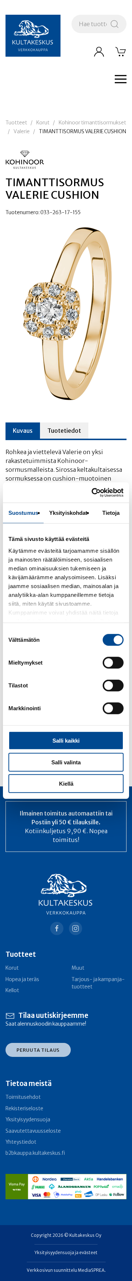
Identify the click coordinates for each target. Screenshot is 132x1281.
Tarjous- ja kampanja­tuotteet (98, 983)
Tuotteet (16, 123)
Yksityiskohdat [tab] (68, 513)
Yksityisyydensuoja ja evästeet (66, 1252)
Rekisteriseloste (24, 1108)
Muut (78, 968)
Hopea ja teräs (22, 979)
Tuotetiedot (64, 430)
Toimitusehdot (23, 1097)
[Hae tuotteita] (114, 24)
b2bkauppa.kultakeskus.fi (35, 1153)
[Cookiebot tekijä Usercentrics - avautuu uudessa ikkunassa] (93, 492)
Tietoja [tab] (111, 513)
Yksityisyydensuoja (28, 1120)
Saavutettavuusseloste (33, 1131)
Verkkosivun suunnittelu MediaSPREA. (66, 1270)
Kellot (12, 990)
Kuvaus (23, 430)
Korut (43, 123)
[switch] (113, 663)
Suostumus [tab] (23, 513)
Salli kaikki (66, 740)
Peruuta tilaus (38, 1050)
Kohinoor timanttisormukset (92, 123)
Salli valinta (66, 762)
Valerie (22, 131)
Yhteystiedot (21, 1142)
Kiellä (66, 784)
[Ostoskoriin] (120, 51)
